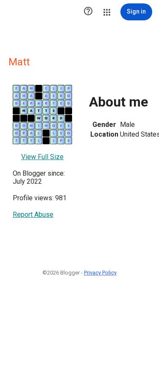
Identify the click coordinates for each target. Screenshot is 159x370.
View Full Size (42, 157)
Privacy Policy (100, 272)
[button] (88, 12)
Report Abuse (33, 214)
